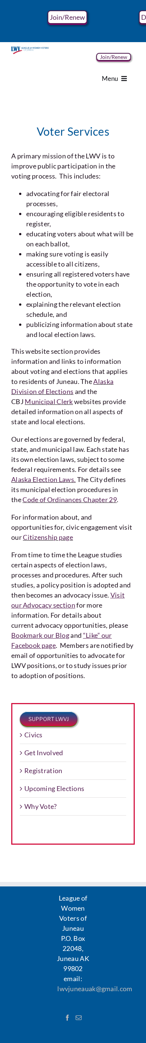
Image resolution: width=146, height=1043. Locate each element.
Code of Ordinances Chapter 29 (69, 499)
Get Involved (43, 753)
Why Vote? (40, 806)
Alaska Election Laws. (43, 479)
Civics (33, 735)
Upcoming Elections (54, 788)
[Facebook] (67, 1018)
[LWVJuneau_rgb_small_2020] (30, 50)
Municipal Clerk (49, 401)
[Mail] (79, 1018)
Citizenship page (48, 537)
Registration (43, 770)
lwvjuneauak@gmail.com (94, 988)
